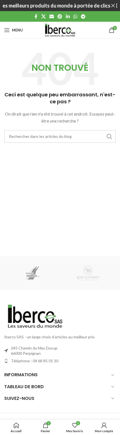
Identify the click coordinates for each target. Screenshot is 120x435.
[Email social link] (51, 16)
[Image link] (35, 315)
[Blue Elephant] (88, 273)
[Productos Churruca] (32, 273)
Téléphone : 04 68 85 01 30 (34, 360)
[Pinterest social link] (60, 16)
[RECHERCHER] (109, 136)
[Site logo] (60, 29)
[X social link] (43, 16)
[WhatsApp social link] (75, 16)
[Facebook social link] (36, 16)
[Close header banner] (113, 5)
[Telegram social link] (83, 16)
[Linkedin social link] (67, 16)
